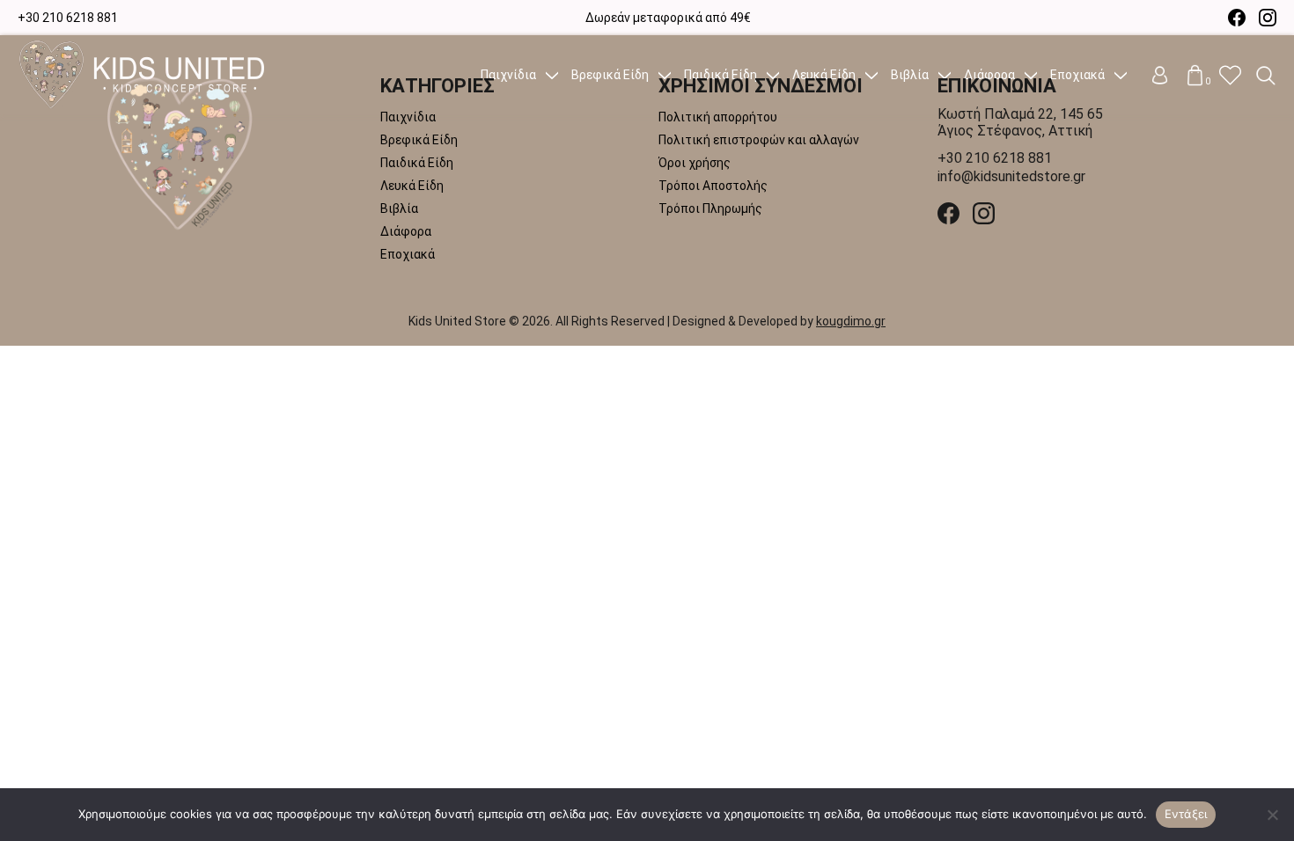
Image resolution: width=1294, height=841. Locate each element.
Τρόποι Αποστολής (713, 186)
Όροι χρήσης (694, 163)
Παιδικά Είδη (416, 163)
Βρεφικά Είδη (419, 140)
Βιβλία (399, 208)
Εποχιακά (407, 254)
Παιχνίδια (408, 117)
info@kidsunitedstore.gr (1011, 176)
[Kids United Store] (229, 154)
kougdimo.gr (851, 321)
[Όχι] (1272, 814)
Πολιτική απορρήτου (717, 117)
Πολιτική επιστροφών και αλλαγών (758, 140)
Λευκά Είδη (412, 186)
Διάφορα (405, 231)
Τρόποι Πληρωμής (710, 208)
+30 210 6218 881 (68, 18)
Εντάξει (1186, 814)
